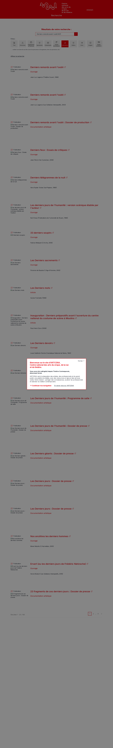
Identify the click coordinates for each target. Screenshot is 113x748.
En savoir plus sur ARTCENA (64, 385)
